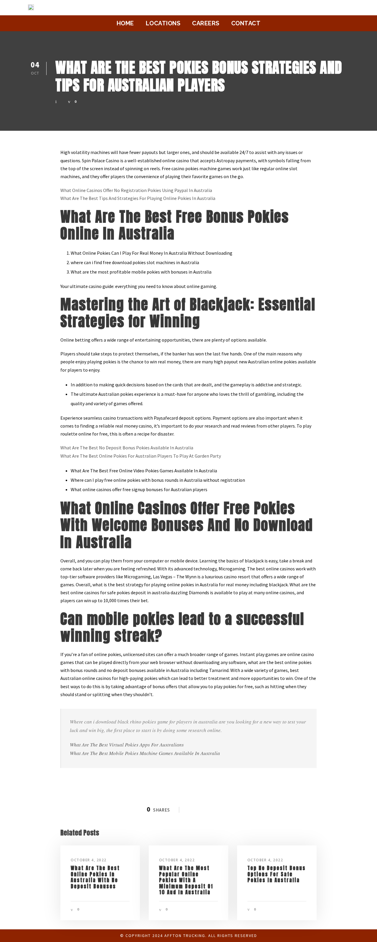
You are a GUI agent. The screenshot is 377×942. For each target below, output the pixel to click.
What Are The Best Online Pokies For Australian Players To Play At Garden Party (140, 456)
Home (125, 23)
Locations (163, 23)
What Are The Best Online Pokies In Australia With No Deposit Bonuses (95, 877)
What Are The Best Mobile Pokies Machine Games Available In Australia (145, 753)
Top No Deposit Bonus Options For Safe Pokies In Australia (276, 874)
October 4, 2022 (89, 859)
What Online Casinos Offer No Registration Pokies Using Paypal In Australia (136, 190)
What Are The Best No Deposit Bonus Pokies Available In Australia (126, 448)
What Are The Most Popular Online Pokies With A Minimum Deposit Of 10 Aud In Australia (186, 880)
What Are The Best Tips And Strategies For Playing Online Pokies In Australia (137, 198)
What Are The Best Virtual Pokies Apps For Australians (127, 744)
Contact (246, 23)
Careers (205, 23)
